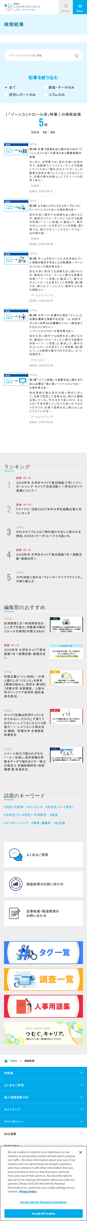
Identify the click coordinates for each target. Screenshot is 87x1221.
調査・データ (23, 477)
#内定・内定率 (13, 807)
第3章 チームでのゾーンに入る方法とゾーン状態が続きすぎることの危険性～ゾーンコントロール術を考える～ (56, 262)
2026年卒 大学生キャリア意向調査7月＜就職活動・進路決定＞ (49, 556)
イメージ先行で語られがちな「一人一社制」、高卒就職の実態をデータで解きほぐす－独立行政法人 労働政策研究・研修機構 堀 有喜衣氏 (25, 761)
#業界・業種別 (41, 823)
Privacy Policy (28, 1191)
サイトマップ (12, 1109)
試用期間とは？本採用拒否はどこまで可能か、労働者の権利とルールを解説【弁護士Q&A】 (24, 627)
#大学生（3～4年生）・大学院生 (25, 815)
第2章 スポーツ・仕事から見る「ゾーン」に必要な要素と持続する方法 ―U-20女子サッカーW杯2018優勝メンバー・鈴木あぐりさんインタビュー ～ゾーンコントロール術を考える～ (56, 323)
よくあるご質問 (14, 1085)
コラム (33, 143)
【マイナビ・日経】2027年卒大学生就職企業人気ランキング (49, 511)
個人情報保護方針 (16, 1097)
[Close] (80, 1152)
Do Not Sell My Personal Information (43, 1202)
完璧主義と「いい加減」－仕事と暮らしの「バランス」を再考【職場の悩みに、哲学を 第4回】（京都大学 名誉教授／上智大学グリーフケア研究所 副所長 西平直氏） (25, 686)
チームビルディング (42, 295)
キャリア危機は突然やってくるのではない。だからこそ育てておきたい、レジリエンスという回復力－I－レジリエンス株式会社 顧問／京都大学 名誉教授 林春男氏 (25, 725)
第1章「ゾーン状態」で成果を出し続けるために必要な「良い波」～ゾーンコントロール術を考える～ (56, 383)
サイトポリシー (13, 1121)
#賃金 (54, 815)
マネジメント (38, 360)
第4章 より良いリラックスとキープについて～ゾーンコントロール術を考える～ (55, 208)
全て (12, 87)
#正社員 (59, 823)
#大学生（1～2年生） (60, 807)
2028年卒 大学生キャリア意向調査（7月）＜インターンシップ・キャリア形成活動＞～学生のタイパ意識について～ (49, 486)
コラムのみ (57, 94)
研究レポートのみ (22, 94)
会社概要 (10, 1134)
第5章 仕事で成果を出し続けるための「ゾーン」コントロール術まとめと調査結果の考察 (56, 153)
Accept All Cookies (43, 1213)
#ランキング (35, 807)
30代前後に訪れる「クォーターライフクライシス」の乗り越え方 (49, 579)
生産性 (35, 185)
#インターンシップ (16, 823)
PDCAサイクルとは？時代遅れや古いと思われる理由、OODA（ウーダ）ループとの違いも (48, 534)
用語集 (8, 1073)
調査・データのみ (62, 87)
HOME (13, 1060)
